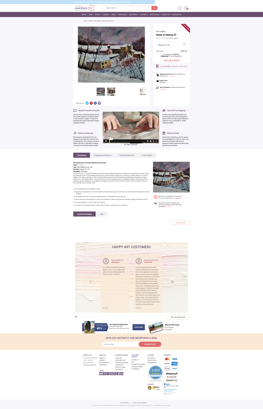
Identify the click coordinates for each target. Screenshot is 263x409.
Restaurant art (120, 360)
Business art (119, 365)
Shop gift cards (120, 367)
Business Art (176, 14)
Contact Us (135, 359)
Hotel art (118, 358)
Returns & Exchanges (138, 364)
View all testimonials (177, 317)
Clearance (144, 14)
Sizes (91, 14)
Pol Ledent (97, 21)
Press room (103, 365)
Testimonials (136, 369)
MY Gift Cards (152, 360)
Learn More (171, 76)
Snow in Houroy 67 (108, 21)
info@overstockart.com (89, 365)
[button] (172, 282)
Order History (152, 362)
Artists (84, 14)
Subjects (106, 14)
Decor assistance (137, 366)
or (176, 56)
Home (85, 21)
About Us (102, 358)
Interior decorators (121, 362)
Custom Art (166, 14)
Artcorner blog (104, 362)
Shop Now (138, 327)
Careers (102, 360)
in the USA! (168, 206)
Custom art (119, 369)
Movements (122, 14)
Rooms (97, 14)
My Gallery (151, 358)
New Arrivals (154, 14)
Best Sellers (133, 14)
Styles (114, 14)
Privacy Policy (124, 403)
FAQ (133, 362)
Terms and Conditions (140, 403)
